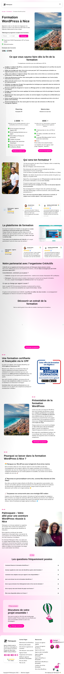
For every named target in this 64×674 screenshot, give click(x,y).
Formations (9, 11)
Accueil (3, 11)
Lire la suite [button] (26, 216)
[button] (60, 4)
